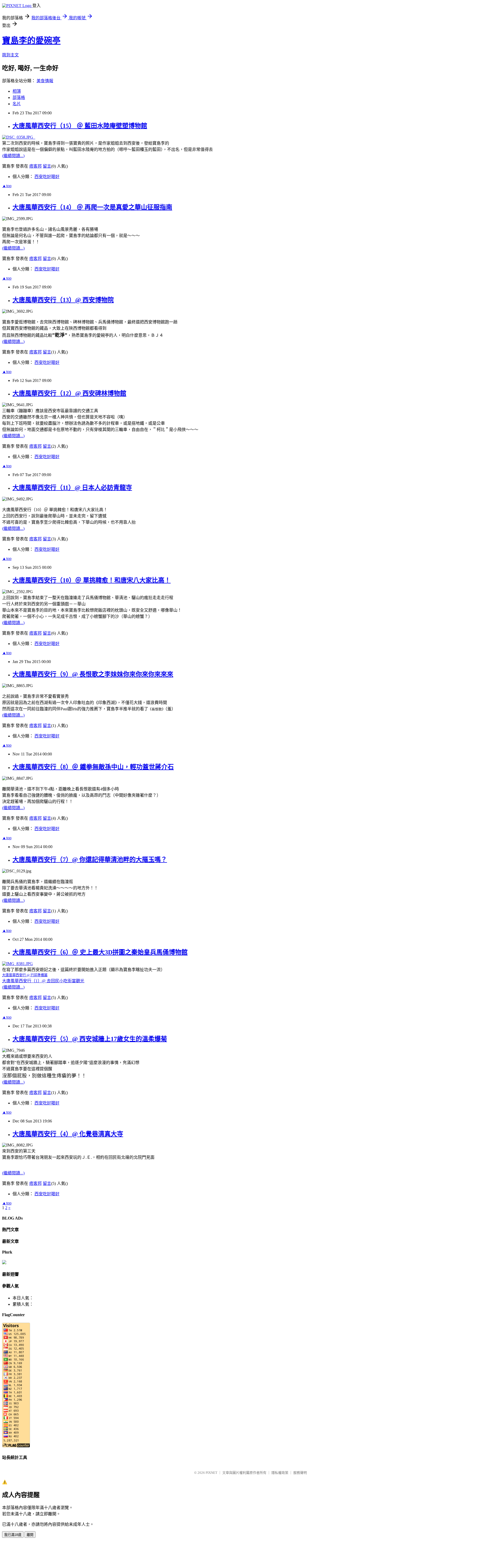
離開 (30, 1535)
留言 (47, 166)
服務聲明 (300, 1473)
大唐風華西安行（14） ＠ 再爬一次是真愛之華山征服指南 (92, 207)
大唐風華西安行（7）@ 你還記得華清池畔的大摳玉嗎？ (90, 859)
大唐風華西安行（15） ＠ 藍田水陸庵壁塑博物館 (80, 125)
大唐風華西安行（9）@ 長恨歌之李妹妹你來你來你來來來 (93, 674)
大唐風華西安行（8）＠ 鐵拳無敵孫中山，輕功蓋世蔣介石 (93, 767)
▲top (6, 186)
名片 (17, 104)
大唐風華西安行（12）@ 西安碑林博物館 (69, 393)
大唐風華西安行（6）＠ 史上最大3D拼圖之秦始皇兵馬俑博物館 (100, 952)
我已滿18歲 (12, 1535)
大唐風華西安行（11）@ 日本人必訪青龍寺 (72, 487)
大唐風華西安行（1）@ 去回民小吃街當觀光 (43, 981)
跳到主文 (10, 55)
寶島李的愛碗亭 (31, 40)
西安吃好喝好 (46, 176)
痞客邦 (35, 166)
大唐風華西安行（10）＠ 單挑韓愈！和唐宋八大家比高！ (92, 580)
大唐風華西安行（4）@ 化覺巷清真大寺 (68, 1134)
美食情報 (45, 81)
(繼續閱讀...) (13, 155)
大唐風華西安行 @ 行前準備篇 (24, 975)
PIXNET (211, 1473)
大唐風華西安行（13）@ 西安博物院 (63, 300)
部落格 (19, 97)
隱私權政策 (279, 1473)
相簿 (17, 91)
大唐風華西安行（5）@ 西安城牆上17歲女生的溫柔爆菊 (90, 1039)
